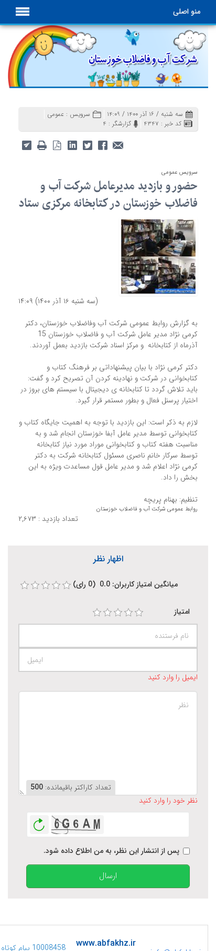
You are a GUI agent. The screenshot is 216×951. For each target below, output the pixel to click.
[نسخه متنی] (41, 144)
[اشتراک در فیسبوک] (102, 144)
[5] (139, 612)
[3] (118, 612)
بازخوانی (39, 822)
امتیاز (182, 611)
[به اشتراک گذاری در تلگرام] (26, 144)
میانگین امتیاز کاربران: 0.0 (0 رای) (125, 584)
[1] (97, 612)
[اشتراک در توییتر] (87, 144)
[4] (128, 612)
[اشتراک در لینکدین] (72, 144)
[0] (24, 585)
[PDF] (56, 144)
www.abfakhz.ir (106, 943)
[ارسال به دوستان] (117, 144)
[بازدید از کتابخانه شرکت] (158, 255)
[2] (107, 612)
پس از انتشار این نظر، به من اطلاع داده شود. (111, 851)
